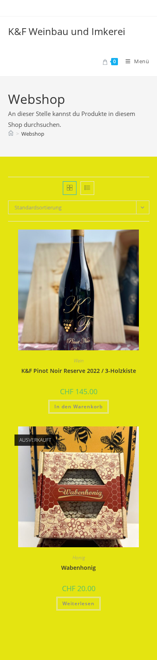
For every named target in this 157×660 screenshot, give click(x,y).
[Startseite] (11, 133)
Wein (79, 360)
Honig (78, 557)
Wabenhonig (78, 567)
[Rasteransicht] (69, 188)
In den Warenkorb (78, 406)
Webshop (32, 133)
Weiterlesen (78, 603)
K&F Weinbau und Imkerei (66, 31)
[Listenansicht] (87, 188)
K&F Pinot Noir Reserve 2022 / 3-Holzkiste (78, 370)
